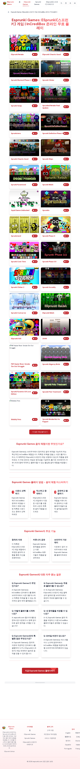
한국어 (68, 741)
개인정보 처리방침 (50, 734)
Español (68, 745)
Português (68, 749)
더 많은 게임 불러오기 (40, 432)
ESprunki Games (26, 3)
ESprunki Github (9, 751)
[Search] (61, 3)
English (68, 733)
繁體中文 (68, 737)
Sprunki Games (37, 3)
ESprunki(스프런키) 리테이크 (51, 3)
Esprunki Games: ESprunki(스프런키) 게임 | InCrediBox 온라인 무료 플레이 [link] (34, 12)
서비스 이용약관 (50, 738)
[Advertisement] (40, 697)
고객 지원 (50, 730)
